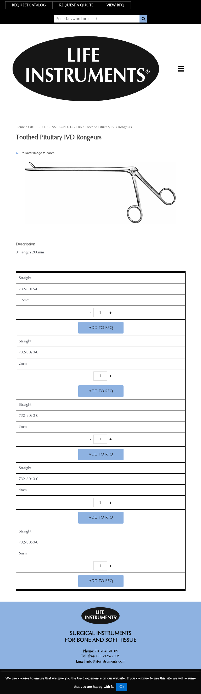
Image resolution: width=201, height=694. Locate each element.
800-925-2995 (100, 656)
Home (20, 127)
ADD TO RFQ (101, 327)
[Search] (143, 19)
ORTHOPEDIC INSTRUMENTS (50, 127)
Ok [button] (121, 687)
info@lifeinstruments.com (105, 661)
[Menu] (181, 68)
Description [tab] (25, 244)
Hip (79, 127)
